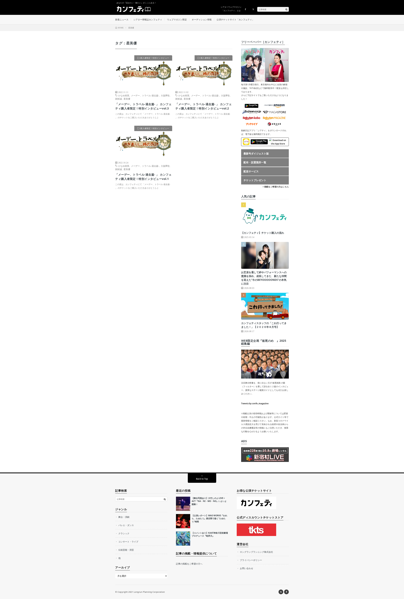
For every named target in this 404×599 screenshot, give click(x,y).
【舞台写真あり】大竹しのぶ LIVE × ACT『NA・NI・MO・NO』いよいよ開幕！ (209, 501)
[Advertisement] (203, 158)
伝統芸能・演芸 (126, 549)
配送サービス (251, 171)
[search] (286, 9)
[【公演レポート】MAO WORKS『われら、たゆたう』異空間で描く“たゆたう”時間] (183, 521)
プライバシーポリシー (251, 560)
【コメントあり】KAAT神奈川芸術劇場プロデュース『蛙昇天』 (210, 534)
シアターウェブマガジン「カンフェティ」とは (231, 9)
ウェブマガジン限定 (177, 19)
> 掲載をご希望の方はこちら (276, 186)
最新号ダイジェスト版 (256, 153)
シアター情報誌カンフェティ (147, 19)
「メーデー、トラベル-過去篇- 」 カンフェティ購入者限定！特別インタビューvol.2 (203, 106)
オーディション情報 (202, 19)
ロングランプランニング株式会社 (256, 551)
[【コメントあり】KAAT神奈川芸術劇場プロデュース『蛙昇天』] (183, 538)
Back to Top (202, 478)
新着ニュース (121, 19)
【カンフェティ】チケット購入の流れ (262, 233)
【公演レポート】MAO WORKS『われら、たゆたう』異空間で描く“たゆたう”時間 (209, 518)
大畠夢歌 (165, 95)
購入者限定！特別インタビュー (154, 58)
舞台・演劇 (123, 516)
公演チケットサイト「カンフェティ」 (235, 19)
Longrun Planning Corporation (149, 591)
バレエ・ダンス (126, 525)
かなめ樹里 (123, 95)
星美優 (127, 99)
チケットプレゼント (255, 180)
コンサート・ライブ (128, 541)
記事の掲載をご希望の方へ (189, 563)
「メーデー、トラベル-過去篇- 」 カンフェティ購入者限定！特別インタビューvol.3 (143, 106)
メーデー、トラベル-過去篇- (145, 95)
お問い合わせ (246, 568)
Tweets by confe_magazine (255, 403)
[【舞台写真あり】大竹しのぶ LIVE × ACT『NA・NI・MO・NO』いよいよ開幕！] (183, 504)
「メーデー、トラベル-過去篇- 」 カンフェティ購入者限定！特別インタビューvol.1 (143, 177)
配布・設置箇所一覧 (255, 162)
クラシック (123, 533)
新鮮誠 (118, 99)
